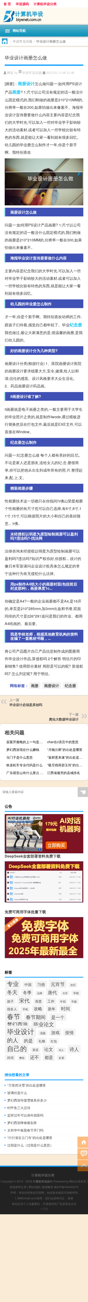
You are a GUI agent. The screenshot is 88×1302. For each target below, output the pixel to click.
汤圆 (43, 1033)
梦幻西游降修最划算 (22, 1122)
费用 (21, 1058)
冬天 (12, 992)
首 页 (7, 3)
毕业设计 (20, 1031)
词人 (61, 1050)
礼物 (41, 1041)
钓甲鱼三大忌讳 (18, 1107)
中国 (27, 984)
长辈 (61, 1058)
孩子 (10, 1001)
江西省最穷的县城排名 (63, 772)
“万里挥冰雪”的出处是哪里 (26, 1085)
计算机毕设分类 (45, 3)
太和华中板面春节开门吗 (25, 1130)
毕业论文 (43, 1024)
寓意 (38, 1001)
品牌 (39, 993)
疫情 (69, 1032)
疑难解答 (47, 1187)
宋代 (24, 1000)
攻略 (38, 1008)
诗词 (10, 1057)
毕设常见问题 (22, 41)
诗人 (74, 1049)
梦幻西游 (17, 1024)
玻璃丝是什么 (17, 1092)
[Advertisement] (44, 1258)
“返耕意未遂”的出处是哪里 (66, 757)
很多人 (12, 1009)
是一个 (58, 1017)
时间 (65, 1008)
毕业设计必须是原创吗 (25, 704)
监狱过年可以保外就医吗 (25, 1115)
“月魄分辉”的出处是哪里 (64, 749)
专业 (13, 983)
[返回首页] (82, 1142)
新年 (51, 1008)
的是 (28, 1040)
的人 (12, 1040)
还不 (34, 1057)
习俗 (41, 984)
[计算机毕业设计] (44, 16)
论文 (48, 1049)
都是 (49, 1057)
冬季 (27, 992)
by (16, 73)
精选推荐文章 (18, 1187)
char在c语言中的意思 (62, 741)
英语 (35, 1050)
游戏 (55, 1032)
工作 (50, 1001)
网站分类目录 (77, 1181)
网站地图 (34, 1187)
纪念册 (75, 325)
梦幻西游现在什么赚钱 (22, 749)
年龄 (74, 1001)
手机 (25, 1009)
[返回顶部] (82, 1165)
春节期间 (36, 1016)
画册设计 (26, 83)
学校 (76, 993)
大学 (65, 993)
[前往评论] (82, 1153)
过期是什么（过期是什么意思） (30, 1145)
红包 (54, 1041)
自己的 (17, 1048)
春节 (13, 1016)
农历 (73, 985)
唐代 (52, 992)
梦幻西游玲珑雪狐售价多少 (27, 1100)
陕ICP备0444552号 (66, 1187)
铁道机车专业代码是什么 (24, 765)
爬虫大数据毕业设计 (64, 719)
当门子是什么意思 (19, 757)
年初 (63, 1001)
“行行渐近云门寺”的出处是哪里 (29, 1137)
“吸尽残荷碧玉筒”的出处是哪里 (67, 765)
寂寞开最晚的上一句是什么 (26, 741)
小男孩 (44, 1209)
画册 (16, 92)
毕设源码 (22, 3)
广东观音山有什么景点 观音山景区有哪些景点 (26, 772)
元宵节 (58, 984)
